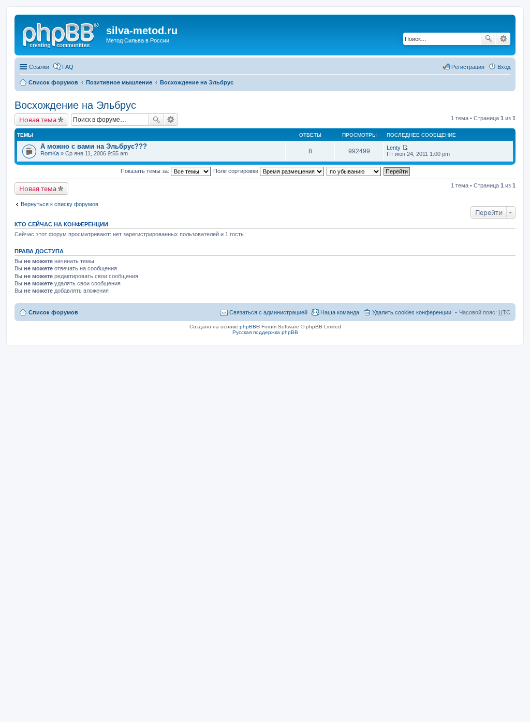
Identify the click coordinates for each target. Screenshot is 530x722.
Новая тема (37, 119)
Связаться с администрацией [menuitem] (268, 312)
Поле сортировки (236, 171)
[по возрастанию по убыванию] (354, 171)
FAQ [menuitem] (67, 67)
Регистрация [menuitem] (467, 67)
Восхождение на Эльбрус (196, 82)
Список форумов (53, 82)
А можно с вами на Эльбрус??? (93, 146)
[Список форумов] (61, 33)
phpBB (248, 326)
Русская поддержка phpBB (265, 332)
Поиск (488, 39)
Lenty (394, 148)
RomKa (49, 153)
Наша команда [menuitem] (339, 312)
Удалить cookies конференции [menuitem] (411, 312)
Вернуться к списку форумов (59, 204)
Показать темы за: (146, 171)
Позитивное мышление (119, 82)
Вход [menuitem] (503, 67)
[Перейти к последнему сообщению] (405, 148)
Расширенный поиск (503, 39)
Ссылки (39, 67)
